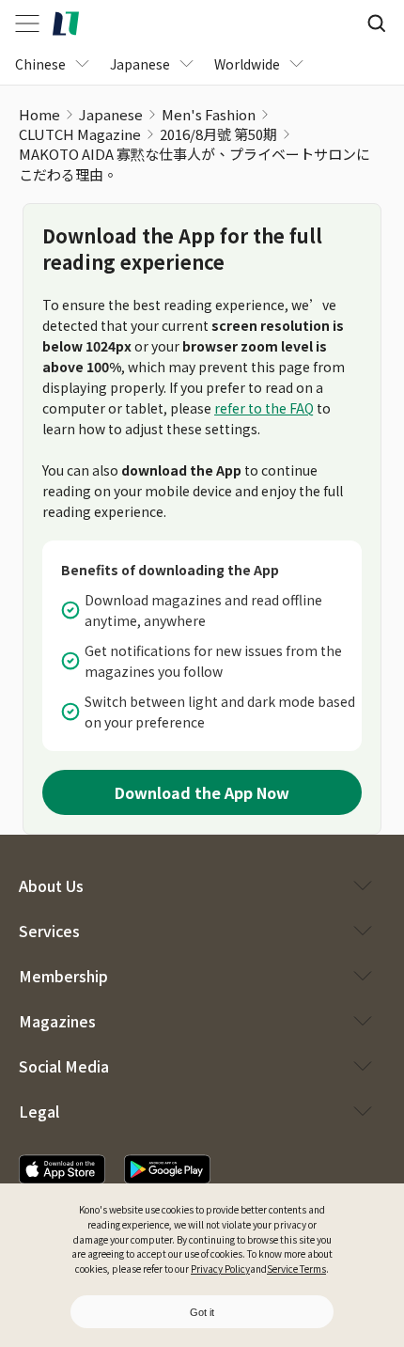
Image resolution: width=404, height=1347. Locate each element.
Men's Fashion (209, 114)
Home (39, 114)
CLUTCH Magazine (80, 134)
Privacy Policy (220, 1268)
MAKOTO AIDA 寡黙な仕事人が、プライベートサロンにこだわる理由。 (194, 164)
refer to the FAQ (264, 408)
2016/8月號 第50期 (218, 134)
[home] (66, 23)
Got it (202, 1312)
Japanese (111, 114)
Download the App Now (202, 792)
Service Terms (296, 1268)
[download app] (62, 1169)
